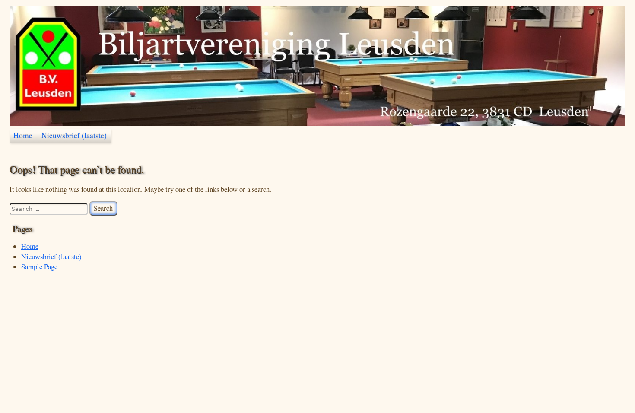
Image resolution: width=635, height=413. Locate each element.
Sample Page (39, 266)
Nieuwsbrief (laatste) (74, 135)
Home (22, 135)
